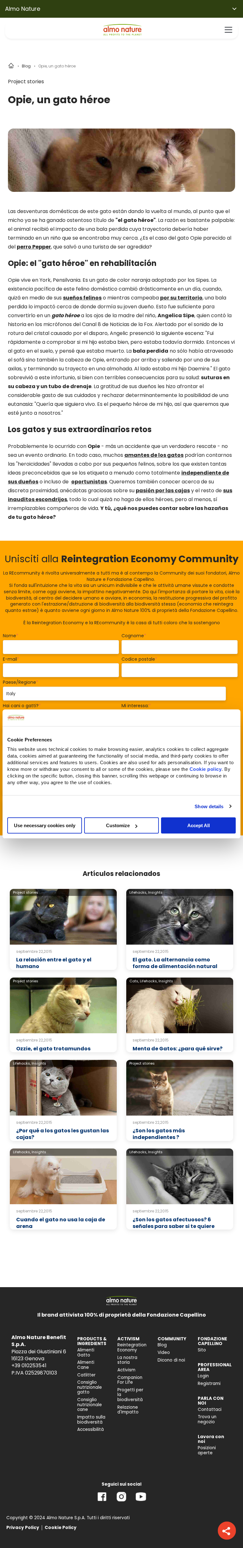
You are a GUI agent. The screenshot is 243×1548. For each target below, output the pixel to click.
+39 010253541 (29, 1365)
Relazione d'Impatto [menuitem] (128, 1409)
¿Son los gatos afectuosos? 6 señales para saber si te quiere (174, 1223)
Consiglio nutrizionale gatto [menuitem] (89, 1387)
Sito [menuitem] (202, 1350)
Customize (118, 825)
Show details (209, 806)
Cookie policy (206, 769)
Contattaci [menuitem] (209, 1409)
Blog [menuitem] (162, 1345)
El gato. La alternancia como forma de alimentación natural (175, 963)
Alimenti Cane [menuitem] (85, 1364)
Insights (155, 892)
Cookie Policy (61, 1528)
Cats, (134, 981)
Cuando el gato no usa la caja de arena (60, 1223)
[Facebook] (102, 1501)
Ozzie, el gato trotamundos (53, 1048)
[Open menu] (228, 29)
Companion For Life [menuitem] (129, 1380)
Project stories (26, 81)
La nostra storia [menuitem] (127, 1360)
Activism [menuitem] (126, 1370)
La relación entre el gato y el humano (53, 963)
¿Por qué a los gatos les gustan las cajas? (62, 1134)
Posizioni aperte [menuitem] (207, 1450)
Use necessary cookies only (44, 825)
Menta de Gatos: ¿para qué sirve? (177, 1048)
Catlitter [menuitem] (86, 1375)
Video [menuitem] (164, 1353)
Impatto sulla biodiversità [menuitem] (91, 1419)
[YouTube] (141, 1501)
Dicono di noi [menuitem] (171, 1360)
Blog (26, 66)
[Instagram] (121, 1501)
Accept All (198, 825)
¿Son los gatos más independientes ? (159, 1134)
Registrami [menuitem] (209, 1384)
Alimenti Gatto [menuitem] (85, 1352)
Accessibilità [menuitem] (90, 1429)
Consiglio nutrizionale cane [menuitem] (89, 1405)
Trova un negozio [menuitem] (207, 1419)
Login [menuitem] (203, 1376)
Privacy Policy (22, 1528)
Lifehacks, (138, 892)
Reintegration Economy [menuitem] (131, 1347)
